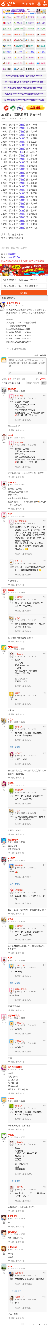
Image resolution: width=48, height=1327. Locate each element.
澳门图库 (42, 23)
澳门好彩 (8, 29)
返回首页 (24, 292)
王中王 (19, 52)
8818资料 (19, 46)
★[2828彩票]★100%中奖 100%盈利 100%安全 (24, 100)
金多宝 (42, 57)
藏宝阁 (19, 57)
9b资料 (19, 34)
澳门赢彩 (31, 34)
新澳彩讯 (42, 63)
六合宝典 (31, 63)
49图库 (8, 34)
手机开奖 (8, 23)
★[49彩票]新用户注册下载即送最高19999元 (24, 76)
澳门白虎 (31, 69)
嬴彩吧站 (19, 40)
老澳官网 (19, 29)
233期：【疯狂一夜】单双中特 (23, 286)
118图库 (42, 34)
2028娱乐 (42, 17)
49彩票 (42, 29)
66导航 (42, 52)
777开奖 (31, 52)
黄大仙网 (31, 29)
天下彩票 (19, 17)
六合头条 (19, 69)
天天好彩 (8, 40)
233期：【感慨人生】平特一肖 (23, 280)
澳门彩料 (31, 23)
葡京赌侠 (19, 63)
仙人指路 (8, 69)
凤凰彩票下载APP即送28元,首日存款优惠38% (24, 94)
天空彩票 (31, 17)
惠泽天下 (42, 46)
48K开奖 (19, 23)
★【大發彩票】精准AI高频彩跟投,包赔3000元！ (24, 88)
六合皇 (8, 57)
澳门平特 (8, 46)
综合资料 (8, 52)
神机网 (31, 57)
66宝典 (30, 46)
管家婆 (8, 63)
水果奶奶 (42, 40)
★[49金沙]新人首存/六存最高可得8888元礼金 (24, 82)
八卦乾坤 (42, 69)
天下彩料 (31, 40)
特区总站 (8, 17)
